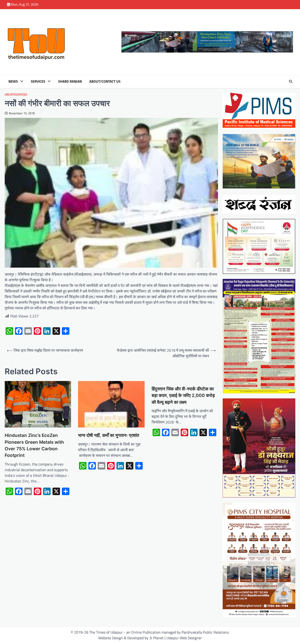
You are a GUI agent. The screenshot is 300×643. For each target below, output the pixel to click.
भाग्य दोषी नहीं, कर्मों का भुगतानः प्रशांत (108, 435)
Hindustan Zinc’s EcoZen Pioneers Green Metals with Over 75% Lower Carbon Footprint (34, 445)
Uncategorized (16, 94)
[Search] (290, 81)
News (13, 81)
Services (38, 81)
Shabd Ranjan (70, 81)
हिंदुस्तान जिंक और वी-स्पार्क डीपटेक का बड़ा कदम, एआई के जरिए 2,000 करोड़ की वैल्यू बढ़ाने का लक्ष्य (183, 395)
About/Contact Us (104, 81)
